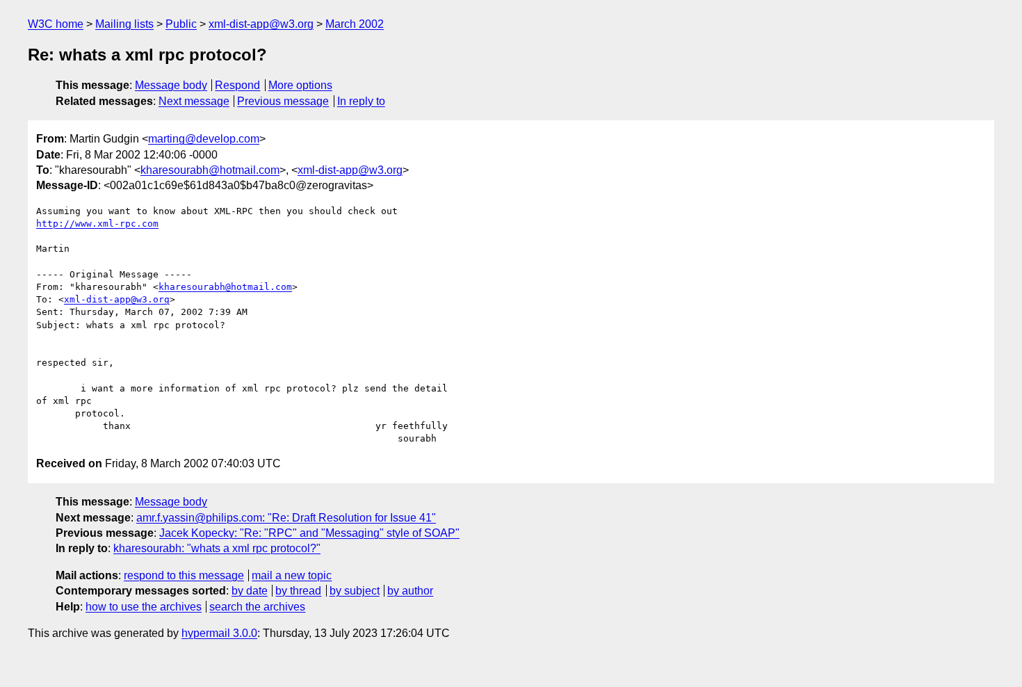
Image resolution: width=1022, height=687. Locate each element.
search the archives (257, 607)
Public (181, 24)
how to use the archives (144, 607)
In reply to (361, 101)
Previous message (283, 101)
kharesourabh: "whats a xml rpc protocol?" (217, 548)
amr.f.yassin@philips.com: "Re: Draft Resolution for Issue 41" (286, 518)
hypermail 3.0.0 (219, 633)
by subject (355, 591)
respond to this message (184, 575)
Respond (237, 85)
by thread (298, 591)
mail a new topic (292, 575)
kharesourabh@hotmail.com (209, 170)
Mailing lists (124, 24)
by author (410, 591)
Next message (194, 101)
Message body (171, 85)
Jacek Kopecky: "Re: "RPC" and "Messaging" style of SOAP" (309, 533)
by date (250, 591)
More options (300, 85)
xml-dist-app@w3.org (261, 24)
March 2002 (354, 24)
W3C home (55, 24)
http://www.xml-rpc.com (97, 223)
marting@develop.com (203, 139)
